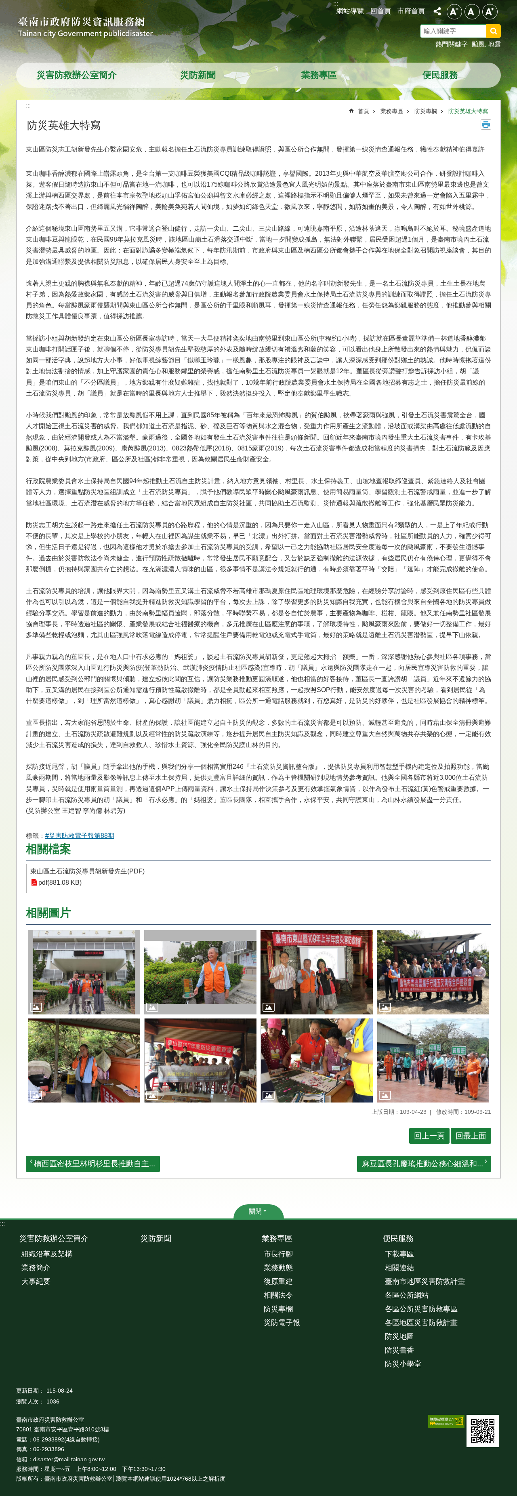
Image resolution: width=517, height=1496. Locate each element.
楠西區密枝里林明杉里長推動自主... (94, 1163)
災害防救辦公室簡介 (77, 75)
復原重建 (278, 1281)
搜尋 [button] (493, 31)
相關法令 (278, 1295)
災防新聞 (198, 75)
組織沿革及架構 (46, 1254)
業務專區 (319, 75)
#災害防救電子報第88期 (79, 835)
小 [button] (454, 11)
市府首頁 (411, 11)
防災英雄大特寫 (468, 111)
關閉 (255, 1211)
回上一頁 (429, 1136)
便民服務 (440, 75)
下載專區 (399, 1254)
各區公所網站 (407, 1295)
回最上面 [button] (471, 1136)
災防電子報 (282, 1323)
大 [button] (490, 11)
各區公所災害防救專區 (421, 1309)
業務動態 (278, 1268)
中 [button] (472, 11)
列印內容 (486, 124)
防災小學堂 (403, 1364)
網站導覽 (350, 11)
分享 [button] (437, 11)
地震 (494, 44)
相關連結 (399, 1268)
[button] (84, 972)
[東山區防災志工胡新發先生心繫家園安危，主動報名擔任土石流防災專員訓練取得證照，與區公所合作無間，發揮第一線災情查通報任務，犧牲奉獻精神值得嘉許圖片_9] (483, 1431)
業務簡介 (35, 1268)
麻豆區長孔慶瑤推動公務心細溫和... (422, 1163)
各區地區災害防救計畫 (421, 1323)
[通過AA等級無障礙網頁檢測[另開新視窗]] (446, 1421)
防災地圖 (399, 1336)
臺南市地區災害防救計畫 (425, 1281)
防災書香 (399, 1350)
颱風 (478, 44)
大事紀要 (35, 1281)
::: (2, 1223)
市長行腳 (278, 1254)
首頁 (363, 111)
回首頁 (380, 11)
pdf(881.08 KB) (60, 882)
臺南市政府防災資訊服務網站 (93, 28)
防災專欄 (425, 111)
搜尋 (504, 32)
